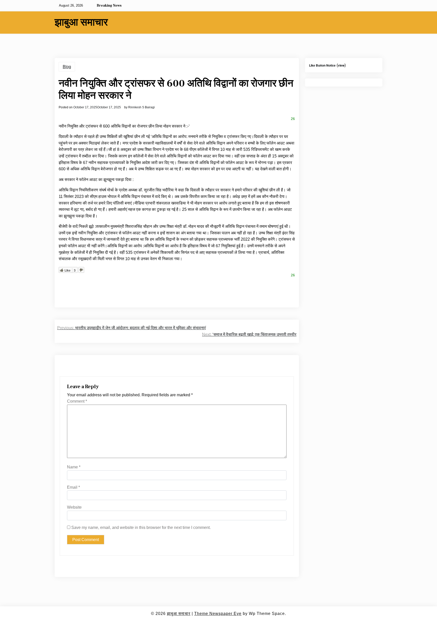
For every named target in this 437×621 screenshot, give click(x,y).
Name (73, 467)
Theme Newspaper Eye (218, 613)
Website (74, 507)
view (341, 65)
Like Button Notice (322, 65)
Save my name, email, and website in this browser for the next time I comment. (141, 527)
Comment (77, 401)
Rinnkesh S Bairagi (141, 107)
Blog (67, 67)
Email (73, 487)
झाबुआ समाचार (81, 22)
